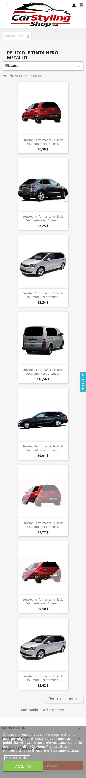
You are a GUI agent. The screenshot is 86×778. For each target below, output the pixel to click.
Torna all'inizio (64, 698)
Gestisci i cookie (17, 758)
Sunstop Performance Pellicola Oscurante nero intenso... (43, 142)
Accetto (23, 766)
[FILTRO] (83, 389)
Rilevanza (43, 65)
